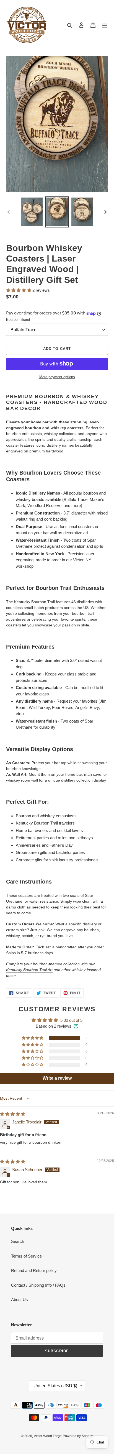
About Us (19, 1299)
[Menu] (104, 25)
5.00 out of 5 (71, 1020)
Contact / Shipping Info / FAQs (38, 1285)
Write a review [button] (57, 1078)
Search (17, 1241)
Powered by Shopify (78, 1436)
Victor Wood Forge (48, 1436)
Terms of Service (26, 1256)
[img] (12, 1114)
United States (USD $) (55, 1385)
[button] (19, 290)
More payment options (57, 377)
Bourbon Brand (18, 320)
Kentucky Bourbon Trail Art (29, 969)
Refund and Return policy (34, 1270)
